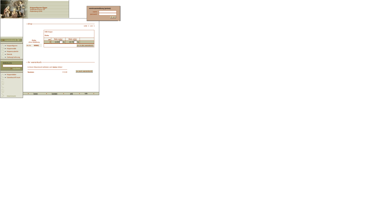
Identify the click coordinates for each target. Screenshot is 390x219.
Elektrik (9, 54)
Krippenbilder (11, 74)
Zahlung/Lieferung (13, 57)
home (36, 93)
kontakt (54, 93)
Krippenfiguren (12, 46)
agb (71, 93)
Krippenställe (11, 48)
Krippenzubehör (12, 51)
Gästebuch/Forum (13, 77)
